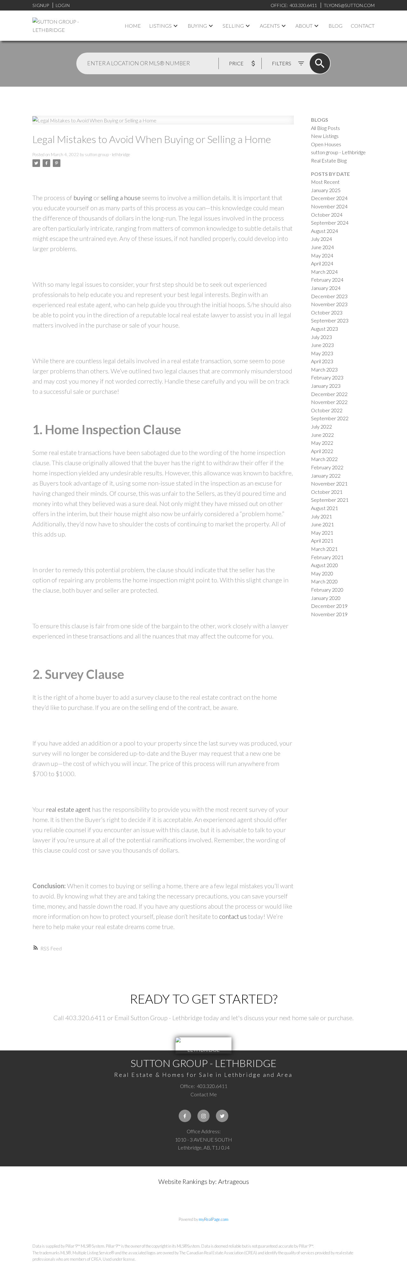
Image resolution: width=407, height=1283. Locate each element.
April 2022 (322, 451)
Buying (197, 26)
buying (82, 197)
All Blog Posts (325, 128)
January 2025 (326, 190)
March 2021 (324, 549)
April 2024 (322, 263)
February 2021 (327, 557)
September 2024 (329, 223)
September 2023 (329, 320)
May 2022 (322, 443)
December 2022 (329, 394)
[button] (185, 1116)
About (304, 26)
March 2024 (324, 272)
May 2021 (322, 533)
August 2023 (324, 329)
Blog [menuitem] (335, 26)
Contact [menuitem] (363, 26)
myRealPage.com (213, 1219)
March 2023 (324, 369)
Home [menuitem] (133, 26)
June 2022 (322, 435)
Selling (233, 26)
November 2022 (329, 402)
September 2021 (329, 500)
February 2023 (327, 377)
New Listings (325, 136)
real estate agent (68, 809)
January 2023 (326, 386)
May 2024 (322, 255)
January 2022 (326, 475)
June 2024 (322, 247)
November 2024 (329, 206)
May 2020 (322, 573)
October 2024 (326, 215)
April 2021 (322, 540)
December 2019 (329, 606)
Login (63, 5)
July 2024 (321, 239)
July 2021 (321, 516)
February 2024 (327, 280)
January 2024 (326, 288)
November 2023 (329, 304)
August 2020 (324, 565)
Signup (40, 5)
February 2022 (327, 467)
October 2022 (326, 410)
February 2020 (327, 590)
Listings (160, 26)
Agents (270, 26)
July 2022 (321, 426)
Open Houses (326, 144)
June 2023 (322, 345)
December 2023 (329, 296)
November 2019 (329, 614)
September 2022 (329, 418)
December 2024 (329, 198)
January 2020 (326, 598)
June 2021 (322, 524)
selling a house (121, 197)
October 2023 (326, 312)
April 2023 (322, 361)
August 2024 (324, 231)
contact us (233, 916)
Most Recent (325, 182)
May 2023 (322, 353)
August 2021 (324, 508)
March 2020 (324, 581)
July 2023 (321, 337)
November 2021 (329, 483)
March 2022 (324, 459)
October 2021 (326, 492)
